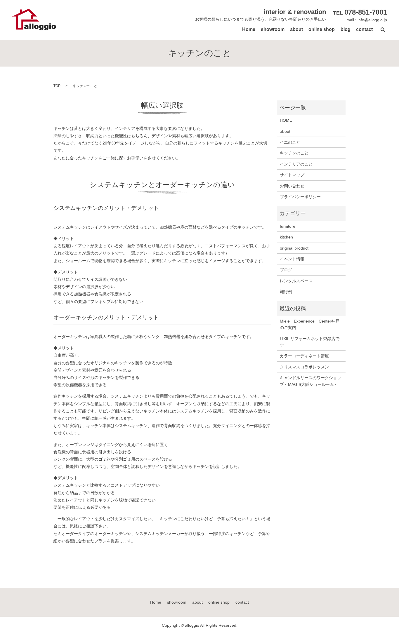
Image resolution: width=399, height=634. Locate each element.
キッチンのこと (294, 153)
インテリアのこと (296, 164)
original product (294, 248)
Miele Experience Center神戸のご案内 (309, 324)
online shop (321, 29)
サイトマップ (292, 175)
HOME (286, 120)
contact (364, 29)
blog (346, 29)
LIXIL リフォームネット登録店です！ (309, 341)
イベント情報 (292, 259)
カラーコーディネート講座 (304, 355)
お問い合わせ (292, 186)
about (296, 29)
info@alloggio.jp (372, 20)
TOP (56, 86)
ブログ (286, 269)
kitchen (286, 237)
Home (248, 29)
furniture (287, 226)
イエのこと (290, 142)
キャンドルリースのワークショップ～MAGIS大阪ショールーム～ (310, 380)
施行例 (286, 291)
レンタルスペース (296, 280)
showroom (272, 29)
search (382, 29)
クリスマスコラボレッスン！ (306, 367)
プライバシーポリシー (300, 196)
